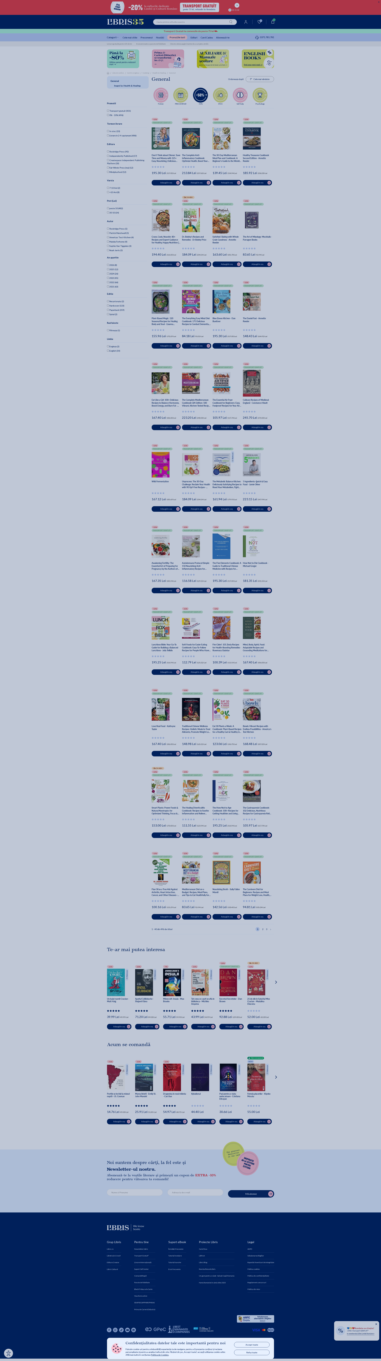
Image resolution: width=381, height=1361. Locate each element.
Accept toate (252, 1344)
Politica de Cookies (160, 1355)
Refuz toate (251, 1352)
